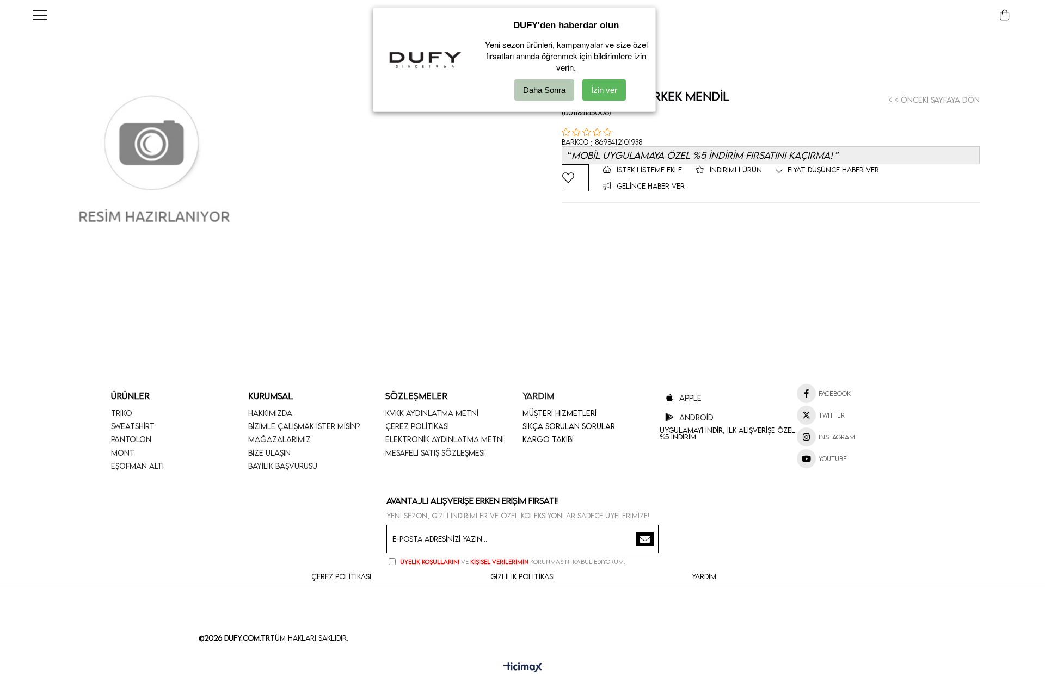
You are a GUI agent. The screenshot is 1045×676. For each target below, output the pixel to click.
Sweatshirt (133, 426)
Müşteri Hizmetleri (559, 413)
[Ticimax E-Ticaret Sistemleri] (522, 667)
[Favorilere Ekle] (575, 177)
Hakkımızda (270, 413)
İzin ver (604, 90)
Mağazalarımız (279, 439)
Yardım (704, 576)
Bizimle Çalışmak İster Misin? (304, 426)
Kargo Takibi (548, 439)
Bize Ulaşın (269, 452)
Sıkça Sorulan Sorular (568, 426)
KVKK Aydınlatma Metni (431, 413)
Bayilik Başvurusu (282, 465)
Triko (121, 413)
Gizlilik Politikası (522, 576)
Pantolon (131, 439)
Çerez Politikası (417, 426)
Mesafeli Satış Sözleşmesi (435, 452)
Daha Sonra (544, 90)
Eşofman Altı (137, 465)
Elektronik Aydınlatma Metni (444, 439)
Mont (122, 452)
